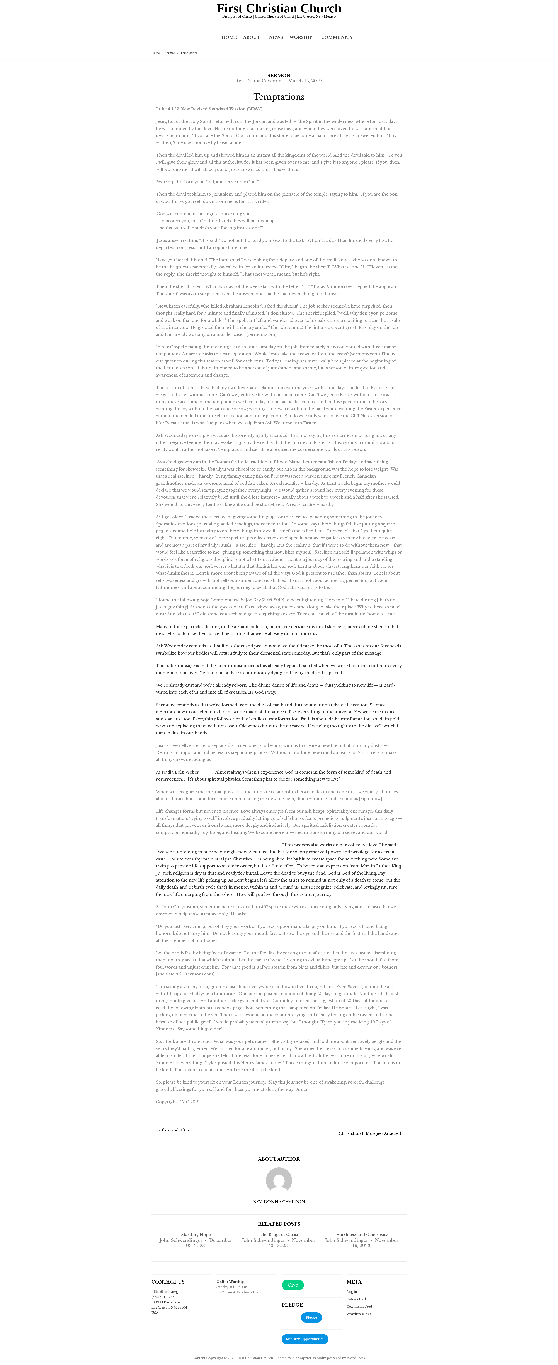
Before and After (173, 1130)
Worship (300, 37)
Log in (352, 1292)
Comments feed (359, 1307)
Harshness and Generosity (362, 1234)
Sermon (170, 52)
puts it (206, 772)
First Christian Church (279, 8)
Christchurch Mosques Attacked (370, 1133)
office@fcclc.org (164, 1292)
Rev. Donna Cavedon (258, 80)
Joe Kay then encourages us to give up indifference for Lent (216, 845)
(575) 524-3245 (162, 1297)
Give (293, 1285)
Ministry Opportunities (305, 1339)
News (276, 37)
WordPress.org (359, 1314)
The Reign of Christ (279, 1234)
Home (229, 37)
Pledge (311, 1317)
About (251, 37)
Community (337, 37)
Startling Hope (196, 1234)
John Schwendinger (181, 1240)
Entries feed (356, 1299)
